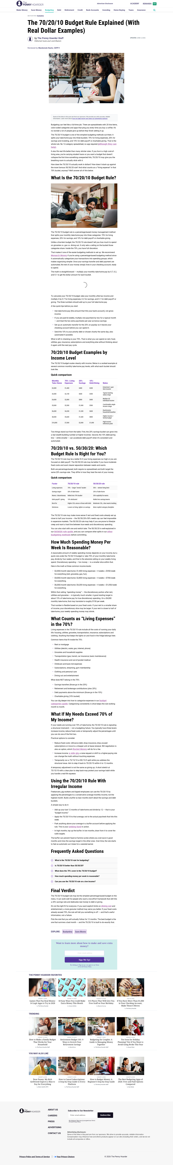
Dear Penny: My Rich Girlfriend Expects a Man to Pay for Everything (42, 1082)
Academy (134, 3)
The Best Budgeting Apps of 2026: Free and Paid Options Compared (130, 1082)
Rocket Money (80, 749)
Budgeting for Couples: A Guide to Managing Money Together (101, 1042)
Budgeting (49, 10)
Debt (59, 10)
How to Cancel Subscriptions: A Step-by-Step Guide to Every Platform (71, 1082)
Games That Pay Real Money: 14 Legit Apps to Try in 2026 (43, 1002)
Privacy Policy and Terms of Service (34, 1157)
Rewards (149, 4)
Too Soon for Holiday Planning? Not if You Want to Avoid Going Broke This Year (130, 1042)
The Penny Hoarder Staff (50, 38)
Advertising (54, 1127)
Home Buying (119, 10)
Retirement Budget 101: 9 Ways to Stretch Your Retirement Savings (71, 1042)
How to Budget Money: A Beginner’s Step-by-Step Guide (101, 1080)
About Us (53, 1109)
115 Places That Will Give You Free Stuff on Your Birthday (101, 1002)
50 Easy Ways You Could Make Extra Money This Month (71, 1002)
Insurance (141, 10)
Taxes (131, 10)
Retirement (69, 10)
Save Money (36, 10)
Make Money (22, 10)
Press (51, 1121)
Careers (52, 1115)
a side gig (74, 753)
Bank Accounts (92, 10)
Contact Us (54, 1133)
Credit (80, 10)
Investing (106, 10)
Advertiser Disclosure (105, 3)
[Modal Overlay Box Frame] (84, 955)
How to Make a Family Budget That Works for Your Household (42, 1042)
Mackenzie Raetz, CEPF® (49, 48)
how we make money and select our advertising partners (89, 118)
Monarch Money (59, 255)
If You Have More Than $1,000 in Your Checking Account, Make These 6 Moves (130, 1003)
